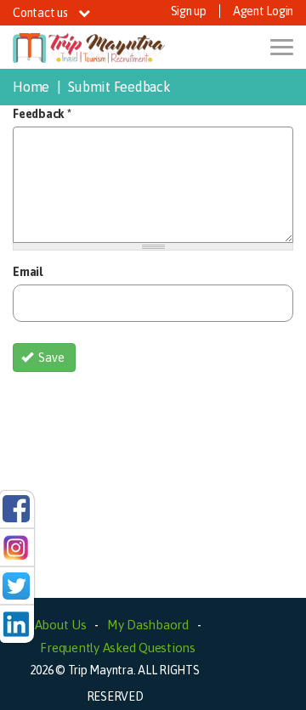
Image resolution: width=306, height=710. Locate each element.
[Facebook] (16, 508)
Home (31, 86)
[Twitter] (16, 584)
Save (50, 357)
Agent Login (263, 11)
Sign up (189, 11)
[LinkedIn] (16, 623)
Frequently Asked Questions (118, 647)
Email (27, 272)
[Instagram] (16, 546)
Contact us (41, 13)
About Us (61, 624)
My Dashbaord (148, 624)
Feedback (42, 114)
